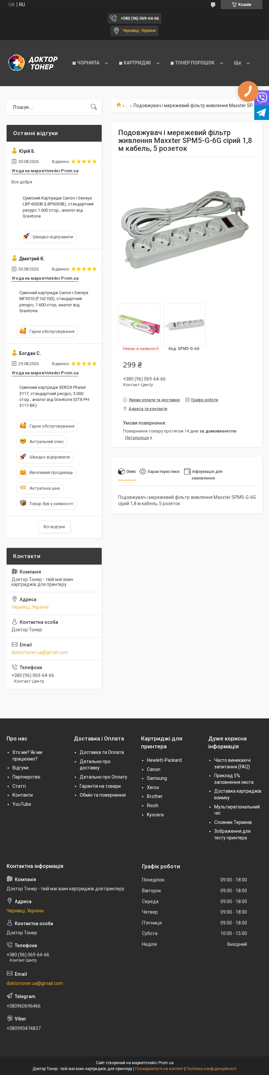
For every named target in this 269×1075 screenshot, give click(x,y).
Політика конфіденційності (211, 1068)
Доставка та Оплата (102, 752)
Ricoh (152, 805)
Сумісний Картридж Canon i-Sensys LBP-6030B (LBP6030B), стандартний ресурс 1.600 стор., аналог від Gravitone (58, 207)
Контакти (22, 795)
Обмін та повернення (103, 795)
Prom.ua (166, 1063)
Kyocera (155, 814)
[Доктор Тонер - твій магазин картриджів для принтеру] (33, 63)
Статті (19, 786)
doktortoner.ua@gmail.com (39, 652)
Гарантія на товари (100, 786)
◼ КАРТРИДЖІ (135, 62)
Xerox (153, 787)
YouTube (21, 804)
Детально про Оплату (103, 777)
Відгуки (20, 767)
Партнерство (26, 777)
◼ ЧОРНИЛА (85, 62)
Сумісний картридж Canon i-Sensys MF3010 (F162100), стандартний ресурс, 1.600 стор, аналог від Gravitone (53, 301)
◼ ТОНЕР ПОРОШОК (192, 62)
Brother (155, 796)
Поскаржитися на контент (159, 1068)
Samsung (157, 778)
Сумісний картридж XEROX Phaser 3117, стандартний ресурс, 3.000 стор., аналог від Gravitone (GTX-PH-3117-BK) (54, 396)
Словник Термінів (233, 822)
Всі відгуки (54, 526)
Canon (153, 769)
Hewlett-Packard (164, 760)
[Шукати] (94, 107)
